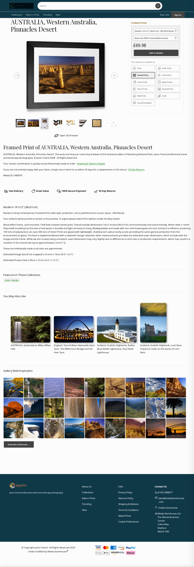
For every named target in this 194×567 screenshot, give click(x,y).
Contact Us (161, 486)
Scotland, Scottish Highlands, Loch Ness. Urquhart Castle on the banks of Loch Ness (161, 349)
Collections (16, 14)
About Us (86, 486)
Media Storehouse (57, 551)
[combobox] (97, 5)
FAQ (120, 486)
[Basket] (175, 6)
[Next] (114, 75)
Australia (14, 280)
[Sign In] (182, 6)
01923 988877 (165, 492)
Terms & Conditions (128, 509)
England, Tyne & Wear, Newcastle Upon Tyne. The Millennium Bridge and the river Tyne (74, 349)
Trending (47, 14)
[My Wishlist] (169, 6)
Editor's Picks (32, 14)
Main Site (164, 14)
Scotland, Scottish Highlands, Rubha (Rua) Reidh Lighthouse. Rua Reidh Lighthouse (116, 349)
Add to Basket (156, 53)
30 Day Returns (136, 169)
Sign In (177, 15)
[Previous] (17, 75)
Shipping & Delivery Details (91, 163)
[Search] (158, 5)
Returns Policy (125, 498)
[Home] (21, 6)
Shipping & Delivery (128, 504)
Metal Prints (124, 515)
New (58, 14)
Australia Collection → (19, 444)
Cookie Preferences (128, 521)
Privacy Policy (125, 492)
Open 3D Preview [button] (68, 135)
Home (7, 280)
